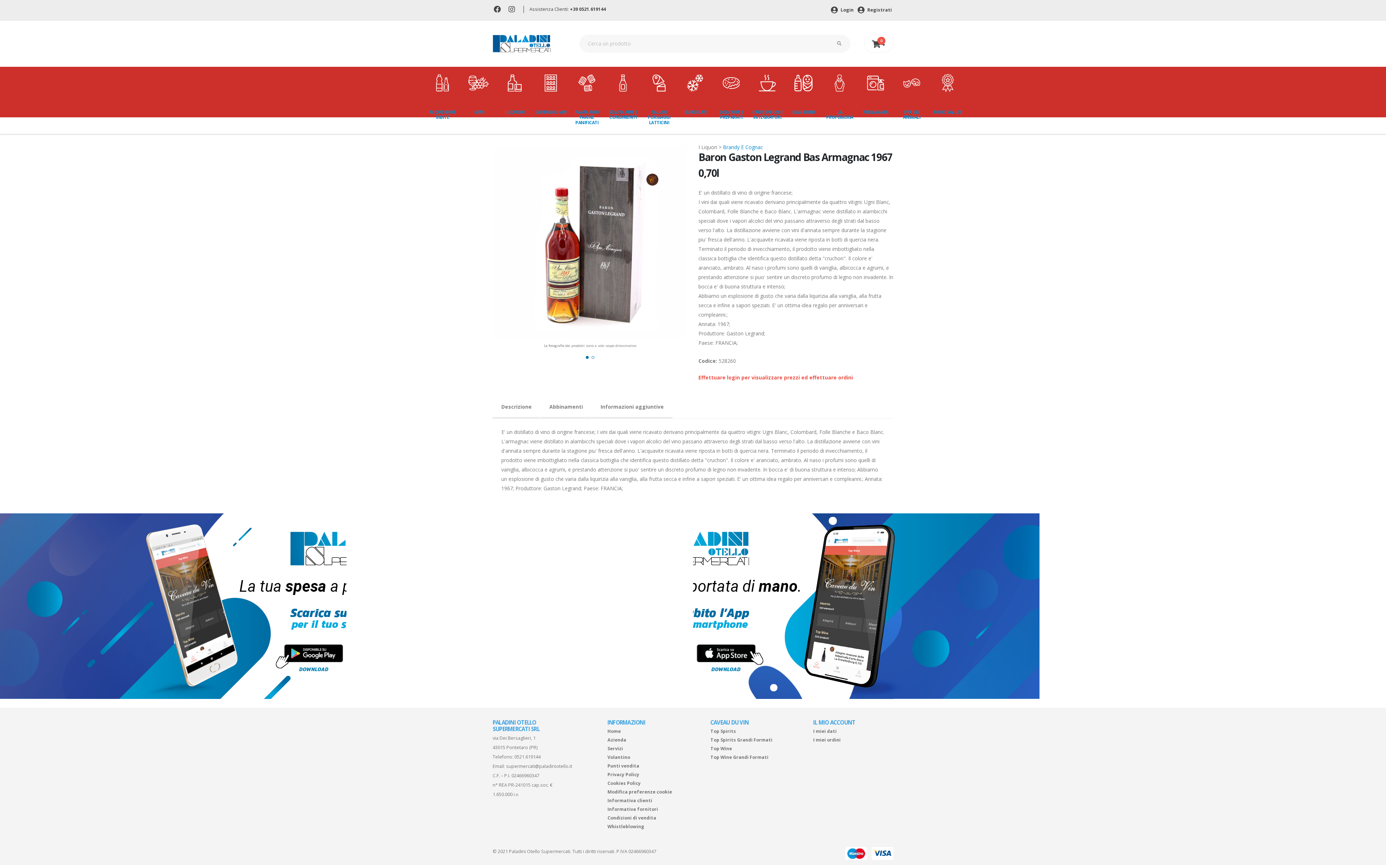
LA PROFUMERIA (839, 114)
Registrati (879, 10)
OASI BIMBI (803, 112)
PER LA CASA (875, 112)
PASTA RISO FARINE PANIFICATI (587, 117)
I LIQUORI (515, 112)
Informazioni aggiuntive (632, 406)
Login (847, 10)
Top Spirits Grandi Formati (741, 740)
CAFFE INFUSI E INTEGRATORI (767, 114)
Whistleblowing (625, 826)
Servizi (615, 749)
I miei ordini (827, 740)
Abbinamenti (566, 406)
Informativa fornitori (632, 809)
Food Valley (948, 112)
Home (614, 731)
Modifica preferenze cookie (639, 792)
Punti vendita (623, 766)
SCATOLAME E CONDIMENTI (623, 114)
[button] (587, 357)
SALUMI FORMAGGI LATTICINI (659, 117)
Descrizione (516, 406)
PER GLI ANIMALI (912, 114)
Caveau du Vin (551, 112)
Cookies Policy (624, 783)
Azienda (616, 740)
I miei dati (825, 731)
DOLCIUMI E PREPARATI (731, 114)
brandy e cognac (743, 147)
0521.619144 (527, 757)
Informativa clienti (629, 800)
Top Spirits (723, 731)
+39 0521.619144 (588, 9)
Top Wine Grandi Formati (739, 757)
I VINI (478, 112)
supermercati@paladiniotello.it (539, 766)
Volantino (618, 757)
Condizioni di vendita (631, 818)
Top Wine (721, 749)
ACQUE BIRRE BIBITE (442, 114)
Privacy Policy (623, 774)
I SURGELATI (695, 112)
